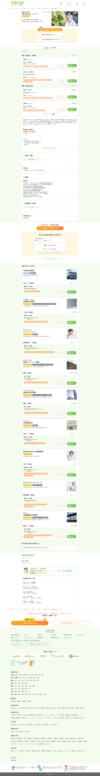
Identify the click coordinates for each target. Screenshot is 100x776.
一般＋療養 (25, 715)
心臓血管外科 (80, 738)
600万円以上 (38, 724)
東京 (15, 680)
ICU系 (34, 708)
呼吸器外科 (72, 738)
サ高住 (55, 717)
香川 (19, 691)
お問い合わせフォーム (20, 644)
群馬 (38, 680)
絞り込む (26, 51)
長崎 (26, 694)
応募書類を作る (68, 634)
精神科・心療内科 (72, 741)
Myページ (26, 634)
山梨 (34, 677)
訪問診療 (71, 708)
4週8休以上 (22, 751)
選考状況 (39, 634)
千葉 (27, 680)
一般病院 (13, 715)
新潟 (20, 677)
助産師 (28, 701)
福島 (42, 674)
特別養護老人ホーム (76, 715)
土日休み (28, 751)
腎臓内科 (56, 738)
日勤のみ (21, 731)
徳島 (15, 691)
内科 (25, 738)
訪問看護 (43, 708)
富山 (23, 677)
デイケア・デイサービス (36, 717)
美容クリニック (54, 715)
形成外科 (33, 741)
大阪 (15, 686)
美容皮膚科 (19, 738)
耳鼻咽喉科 (53, 741)
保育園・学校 (64, 708)
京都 (19, 686)
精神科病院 (39, 715)
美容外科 (13, 738)
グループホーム (48, 717)
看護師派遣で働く (55, 637)
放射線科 (80, 741)
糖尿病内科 (62, 738)
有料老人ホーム (25, 717)
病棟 (12, 708)
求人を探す (53, 634)
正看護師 (13, 701)
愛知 (15, 683)
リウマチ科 (14, 744)
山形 (39, 674)
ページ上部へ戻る (49, 258)
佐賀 (22, 694)
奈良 (30, 686)
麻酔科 (85, 741)
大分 (33, 694)
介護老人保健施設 (15, 717)
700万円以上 (46, 724)
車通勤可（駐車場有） (46, 751)
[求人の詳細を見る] (50, 282)
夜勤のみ (27, 731)
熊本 (29, 694)
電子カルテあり (81, 751)
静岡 (22, 683)
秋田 (35, 674)
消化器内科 (37, 738)
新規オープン (14, 751)
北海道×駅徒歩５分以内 (27, 557)
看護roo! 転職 (26, 8)
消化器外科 (14, 741)
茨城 (31, 680)
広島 (15, 688)
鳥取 (22, 688)
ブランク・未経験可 (70, 751)
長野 (38, 677)
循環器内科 (44, 738)
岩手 (28, 674)
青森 (25, 674)
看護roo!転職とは (15, 634)
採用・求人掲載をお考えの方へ (40, 644)
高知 (26, 691)
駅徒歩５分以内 (25, 563)
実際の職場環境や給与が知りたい (51, 39)
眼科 (48, 741)
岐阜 (19, 683)
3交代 (16, 731)
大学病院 (19, 715)
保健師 (24, 701)
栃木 (34, 680)
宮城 (32, 674)
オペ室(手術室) (22, 708)
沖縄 (45, 694)
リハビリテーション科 (23, 744)
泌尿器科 (64, 741)
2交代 (12, 731)
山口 (30, 688)
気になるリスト (81, 634)
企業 (83, 717)
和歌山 (33, 686)
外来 (15, 708)
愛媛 (22, 691)
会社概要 (13, 757)
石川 (27, 677)
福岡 (19, 694)
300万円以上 (14, 724)
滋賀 (26, 686)
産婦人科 (43, 741)
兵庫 (22, 686)
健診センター (69, 717)
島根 (26, 688)
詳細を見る (72, 65)
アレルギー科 (33, 744)
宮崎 (36, 694)
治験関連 (82, 708)
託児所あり (61, 751)
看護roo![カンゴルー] (15, 8)
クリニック (46, 715)
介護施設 (67, 715)
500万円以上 (30, 724)
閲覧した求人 (14, 637)
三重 (26, 683)
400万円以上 (22, 724)
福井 (31, 677)
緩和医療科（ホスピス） (44, 744)
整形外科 (27, 741)
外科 (67, 738)
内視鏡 (76, 708)
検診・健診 (57, 708)
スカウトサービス (28, 637)
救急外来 (29, 708)
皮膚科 (58, 741)
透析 (38, 708)
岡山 (19, 688)
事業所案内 (14, 760)
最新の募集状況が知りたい (49, 34)
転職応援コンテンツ (42, 637)
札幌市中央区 (46, 8)
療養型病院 (32, 715)
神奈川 (19, 680)
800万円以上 (54, 724)
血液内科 (50, 738)
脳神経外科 (20, 741)
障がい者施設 (61, 717)
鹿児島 (40, 694)
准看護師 (19, 701)
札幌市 (39, 8)
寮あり (55, 751)
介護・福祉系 (49, 708)
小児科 (38, 741)
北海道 (33, 8)
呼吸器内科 (30, 738)
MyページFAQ (67, 637)
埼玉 (24, 680)
